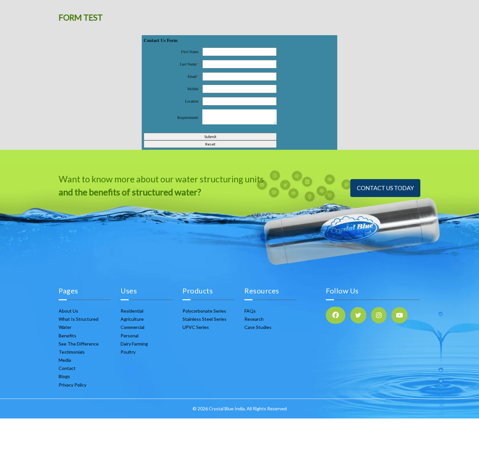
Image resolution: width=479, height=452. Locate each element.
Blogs (64, 376)
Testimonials (72, 352)
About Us (68, 311)
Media (65, 360)
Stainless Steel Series (204, 319)
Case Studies (257, 327)
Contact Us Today (385, 187)
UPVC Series (195, 327)
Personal (129, 335)
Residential (132, 311)
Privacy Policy (72, 385)
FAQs (250, 311)
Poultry (128, 352)
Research (254, 319)
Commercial (132, 327)
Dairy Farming (134, 343)
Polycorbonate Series (204, 311)
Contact (67, 368)
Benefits (67, 335)
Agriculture (132, 319)
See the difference (79, 343)
